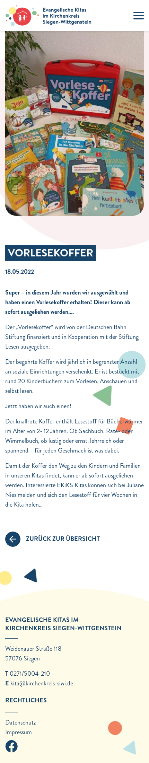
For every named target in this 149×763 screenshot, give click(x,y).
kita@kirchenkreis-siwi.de (41, 683)
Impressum (18, 732)
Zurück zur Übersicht (63, 538)
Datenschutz (20, 722)
